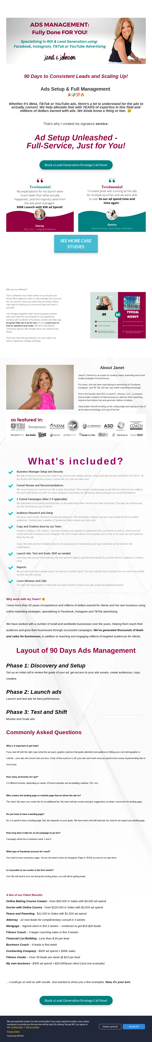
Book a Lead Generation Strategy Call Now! (76, 165)
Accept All (134, 1026)
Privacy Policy (13, 1031)
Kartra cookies (32, 1027)
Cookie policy (17, 1027)
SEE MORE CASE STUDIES (75, 243)
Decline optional (110, 1026)
